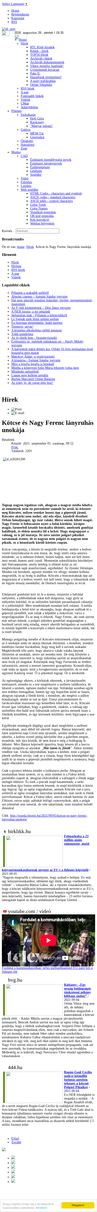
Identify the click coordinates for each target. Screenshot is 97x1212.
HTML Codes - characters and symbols (56, 193)
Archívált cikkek (41, 58)
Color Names (39, 208)
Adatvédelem (29, 107)
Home (15, 10)
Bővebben (41, 1207)
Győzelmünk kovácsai (44, 69)
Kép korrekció (39, 219)
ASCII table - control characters (51, 201)
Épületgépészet (40, 167)
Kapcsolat (17, 18)
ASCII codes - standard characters (52, 197)
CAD (24, 156)
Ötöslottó (27, 141)
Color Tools (38, 204)
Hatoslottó (27, 144)
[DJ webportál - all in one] (8, 29)
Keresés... (8, 231)
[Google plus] (13, 1158)
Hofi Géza (37, 118)
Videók (25, 99)
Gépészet (36, 171)
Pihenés (16, 111)
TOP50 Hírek (39, 54)
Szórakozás (28, 114)
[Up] (13, 1167)
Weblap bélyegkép (42, 223)
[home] (13, 1172)
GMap (25, 103)
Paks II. (35, 73)
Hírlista (16, 266)
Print (15, 447)
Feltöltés (26, 182)
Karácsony (37, 122)
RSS (14, 22)
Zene (24, 148)
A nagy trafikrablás (43, 81)
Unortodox (37, 137)
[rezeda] (12, 587)
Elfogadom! (78, 1205)
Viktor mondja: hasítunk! (47, 66)
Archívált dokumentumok (47, 62)
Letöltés (26, 186)
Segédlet (35, 174)
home (20, 247)
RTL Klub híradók (42, 47)
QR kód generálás (42, 216)
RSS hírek (27, 88)
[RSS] (13, 1181)
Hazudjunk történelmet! (46, 77)
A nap (24, 92)
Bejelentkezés (20, 14)
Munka (15, 152)
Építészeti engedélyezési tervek (50, 159)
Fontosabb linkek (32, 96)
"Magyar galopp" (41, 126)
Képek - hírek (39, 51)
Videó (24, 178)
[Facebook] (13, 1177)
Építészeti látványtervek (46, 163)
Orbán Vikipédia (41, 84)
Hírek (24, 43)
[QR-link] (4, 1150)
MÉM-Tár (37, 133)
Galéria (25, 129)
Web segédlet (29, 189)
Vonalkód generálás (43, 212)
